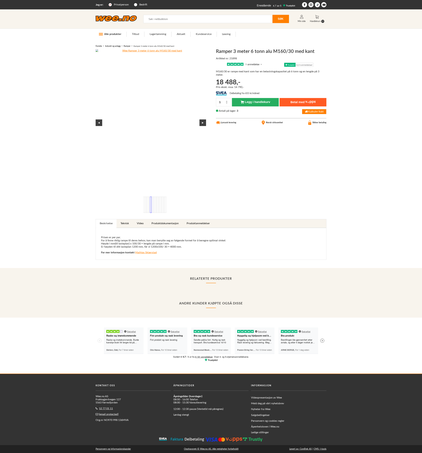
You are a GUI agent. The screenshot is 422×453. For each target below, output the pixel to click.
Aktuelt (181, 34)
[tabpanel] (211, 244)
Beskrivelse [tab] (106, 223)
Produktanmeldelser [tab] (198, 223)
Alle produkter (112, 34)
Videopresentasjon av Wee (266, 397)
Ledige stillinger (260, 432)
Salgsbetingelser (260, 415)
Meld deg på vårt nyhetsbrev (267, 403)
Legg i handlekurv (257, 102)
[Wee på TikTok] (317, 4)
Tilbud (135, 34)
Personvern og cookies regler (267, 421)
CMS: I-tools (320, 449)
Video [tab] (140, 223)
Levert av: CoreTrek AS (300, 449)
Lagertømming (158, 34)
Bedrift (143, 4)
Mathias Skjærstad (146, 252)
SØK (281, 18)
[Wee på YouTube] (323, 4)
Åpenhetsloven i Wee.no (265, 426)
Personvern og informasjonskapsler (113, 449)
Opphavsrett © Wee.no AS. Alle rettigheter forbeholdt (211, 449)
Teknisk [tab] (125, 223)
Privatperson (121, 4)
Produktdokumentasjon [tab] (165, 223)
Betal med (297, 102)
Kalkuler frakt (316, 111)
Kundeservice (203, 34)
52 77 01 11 (106, 408)
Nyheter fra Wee (260, 409)
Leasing (226, 34)
